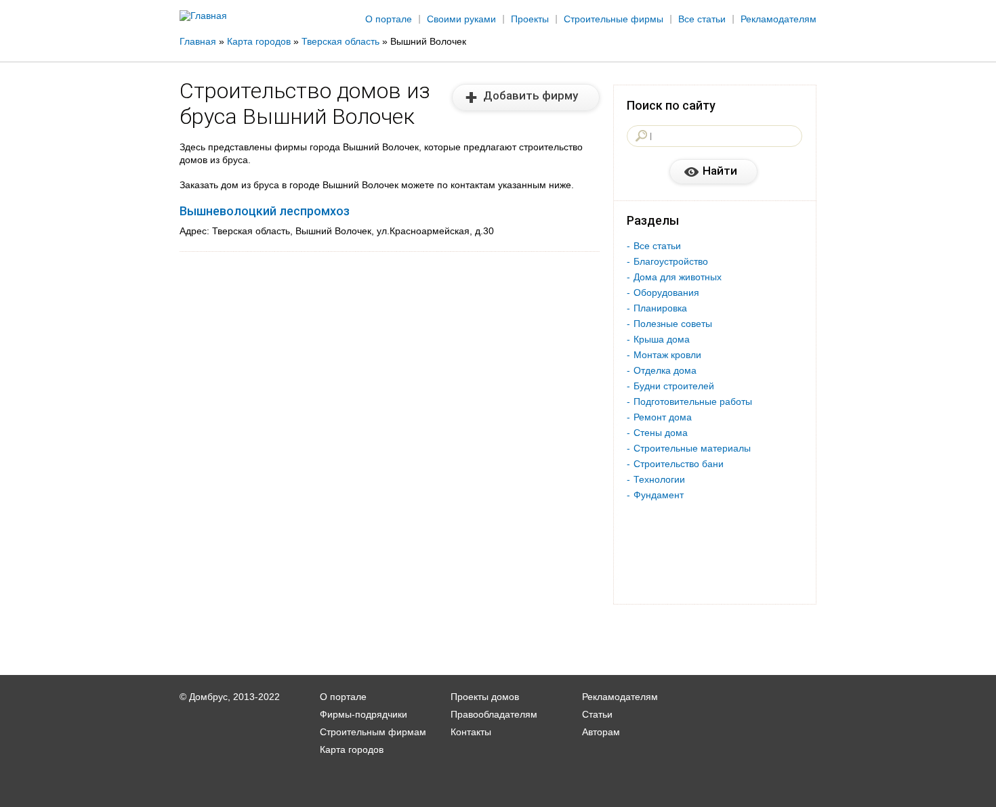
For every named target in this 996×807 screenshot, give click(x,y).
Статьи (597, 714)
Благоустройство (671, 261)
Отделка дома (665, 370)
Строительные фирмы (613, 19)
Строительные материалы (692, 448)
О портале (388, 19)
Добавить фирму (530, 95)
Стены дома (661, 432)
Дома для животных (678, 276)
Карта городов (351, 749)
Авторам (601, 731)
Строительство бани (679, 463)
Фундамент (659, 494)
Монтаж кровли (667, 354)
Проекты (530, 19)
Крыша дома (662, 339)
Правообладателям (494, 714)
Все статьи (702, 19)
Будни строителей (674, 385)
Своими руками (461, 19)
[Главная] (203, 15)
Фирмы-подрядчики (363, 714)
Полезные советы (673, 323)
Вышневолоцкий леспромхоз (265, 211)
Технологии (659, 479)
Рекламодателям (778, 19)
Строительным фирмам (373, 731)
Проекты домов (485, 696)
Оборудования (666, 292)
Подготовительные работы (693, 401)
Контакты (471, 731)
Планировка (660, 308)
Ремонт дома (663, 417)
